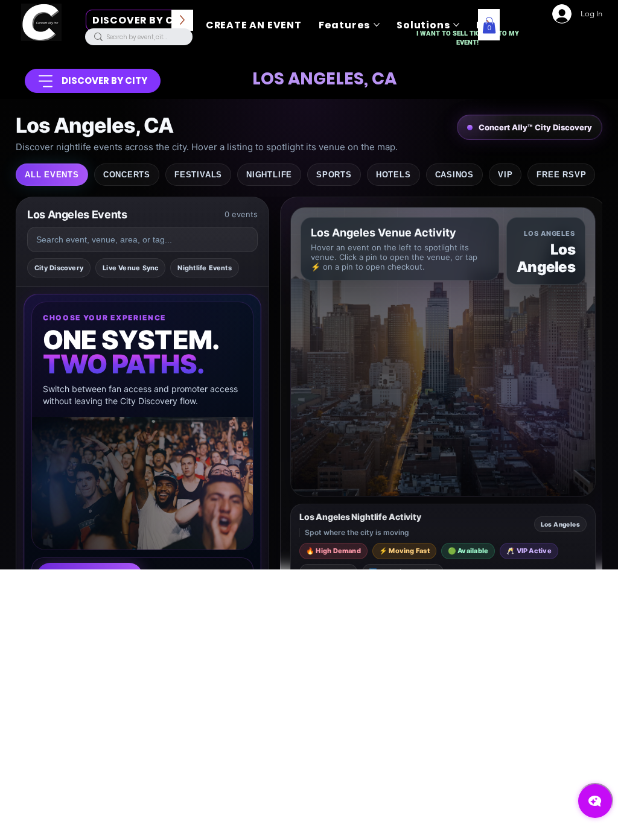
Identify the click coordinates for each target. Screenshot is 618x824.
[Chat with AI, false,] (595, 801)
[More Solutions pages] (456, 25)
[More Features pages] (377, 25)
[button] (489, 25)
